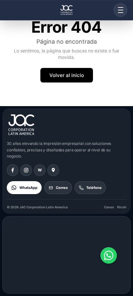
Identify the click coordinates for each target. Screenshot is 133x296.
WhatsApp (28, 187)
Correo (62, 187)
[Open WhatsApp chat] (108, 255)
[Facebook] (12, 170)
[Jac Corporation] (66, 10)
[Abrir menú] (120, 10)
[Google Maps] (53, 170)
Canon (109, 207)
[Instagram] (26, 170)
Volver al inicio (66, 75)
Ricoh (121, 207)
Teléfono (94, 187)
